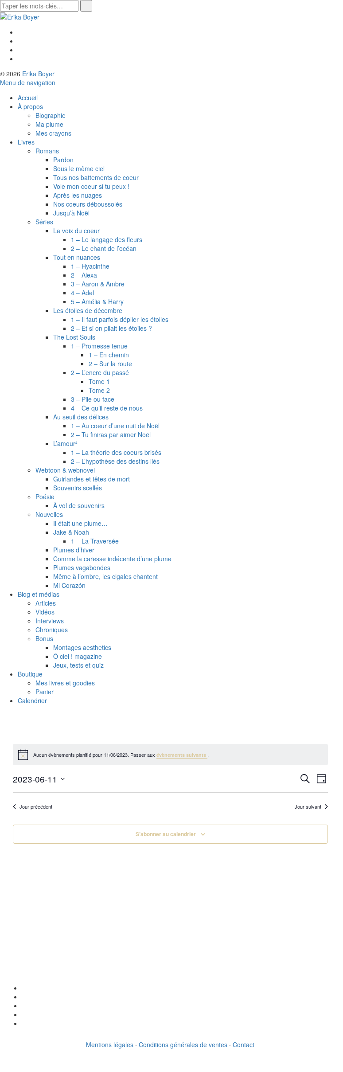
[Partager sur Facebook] (24, 987)
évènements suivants (181, 754)
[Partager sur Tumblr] (24, 1023)
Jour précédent (35, 806)
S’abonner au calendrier (166, 834)
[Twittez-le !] (24, 996)
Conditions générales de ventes (183, 1044)
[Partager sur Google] (24, 1005)
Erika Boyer (38, 73)
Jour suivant (308, 806)
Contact (243, 1044)
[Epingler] (24, 1014)
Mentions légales (109, 1044)
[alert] (170, 754)
